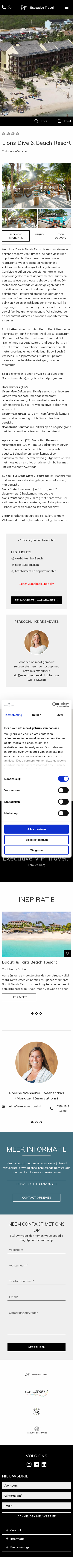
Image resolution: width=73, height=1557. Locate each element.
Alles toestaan (36, 829)
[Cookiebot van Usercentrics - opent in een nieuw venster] (52, 704)
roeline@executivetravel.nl (24, 1106)
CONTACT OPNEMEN (36, 1197)
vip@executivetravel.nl (29, 675)
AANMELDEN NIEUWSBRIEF (36, 1516)
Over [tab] (60, 714)
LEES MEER (19, 997)
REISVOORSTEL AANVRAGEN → (36, 600)
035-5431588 (37, 679)
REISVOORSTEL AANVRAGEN (36, 1184)
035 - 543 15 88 (63, 1108)
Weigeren (36, 850)
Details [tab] (36, 714)
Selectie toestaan (36, 839)
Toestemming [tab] (13, 714)
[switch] (63, 790)
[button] (32, 1013)
